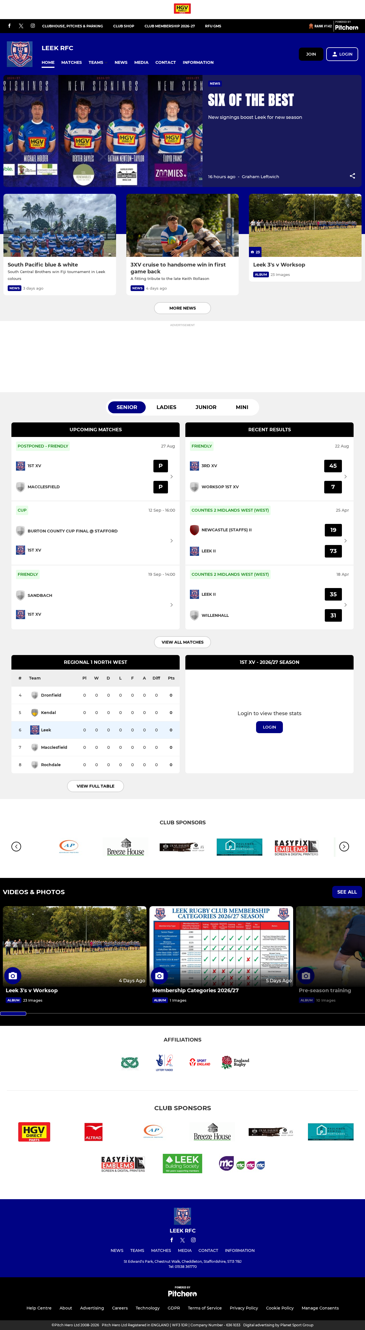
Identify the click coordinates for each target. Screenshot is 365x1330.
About (66, 1308)
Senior (127, 407)
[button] (48, 62)
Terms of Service (205, 1308)
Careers (120, 1308)
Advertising (92, 1308)
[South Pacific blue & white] (59, 225)
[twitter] (21, 26)
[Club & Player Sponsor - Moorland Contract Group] (242, 1164)
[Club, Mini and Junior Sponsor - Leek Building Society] (182, 1164)
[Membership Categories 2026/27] (221, 946)
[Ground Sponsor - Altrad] (93, 1133)
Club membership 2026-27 (170, 26)
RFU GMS (213, 26)
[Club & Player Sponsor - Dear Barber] (182, 848)
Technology (148, 1308)
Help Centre (39, 1308)
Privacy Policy (244, 1308)
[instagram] (32, 26)
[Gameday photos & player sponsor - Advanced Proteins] (68, 848)
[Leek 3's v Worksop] (305, 225)
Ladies (166, 407)
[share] (352, 176)
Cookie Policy (280, 1308)
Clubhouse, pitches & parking (72, 26)
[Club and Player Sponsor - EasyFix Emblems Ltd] (296, 848)
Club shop (123, 26)
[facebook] (9, 26)
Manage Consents (320, 1308)
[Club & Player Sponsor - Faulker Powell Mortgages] (239, 848)
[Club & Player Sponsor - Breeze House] (125, 848)
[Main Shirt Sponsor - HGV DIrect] (182, 9)
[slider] (13, 1014)
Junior (206, 407)
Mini (242, 407)
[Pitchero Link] (346, 28)
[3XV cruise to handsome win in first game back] (182, 225)
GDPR (174, 1308)
